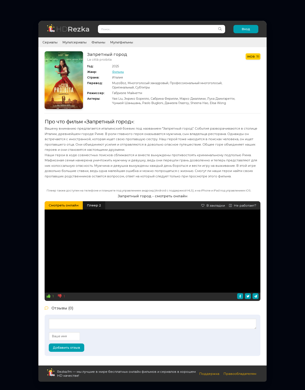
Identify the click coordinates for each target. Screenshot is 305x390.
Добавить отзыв (66, 348)
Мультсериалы (74, 42)
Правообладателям (239, 374)
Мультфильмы (121, 42)
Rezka (73, 29)
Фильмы (98, 42)
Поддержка (209, 374)
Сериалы (50, 42)
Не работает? (245, 205)
